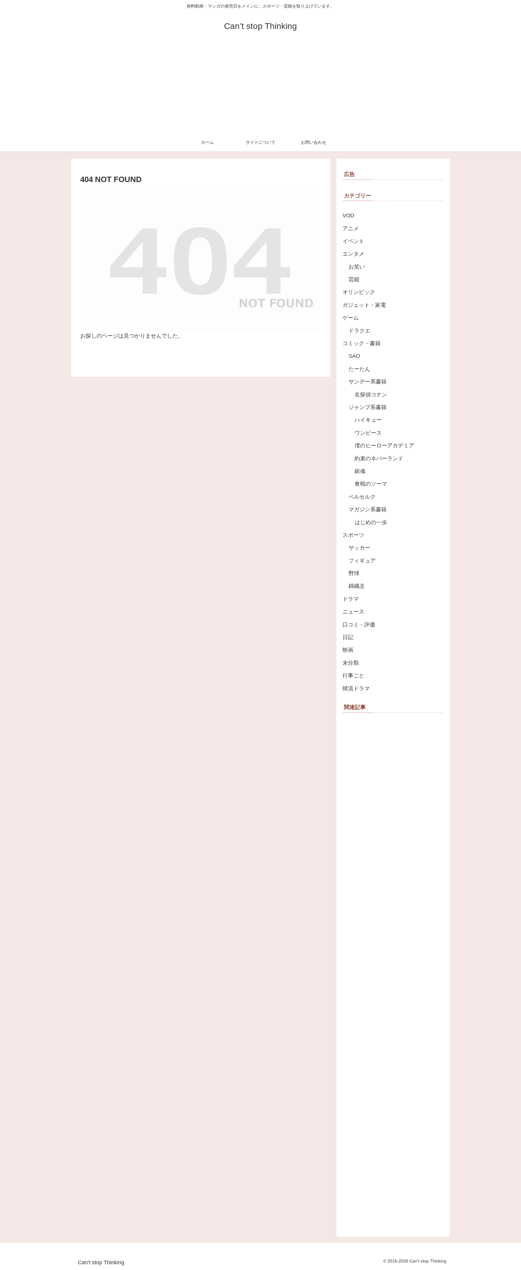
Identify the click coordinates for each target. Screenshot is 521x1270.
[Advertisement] (260, 88)
